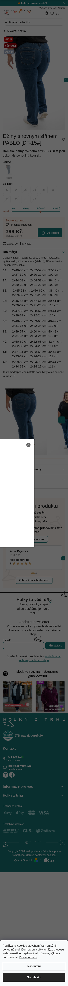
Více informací (28, 957)
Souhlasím (34, 977)
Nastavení (34, 966)
